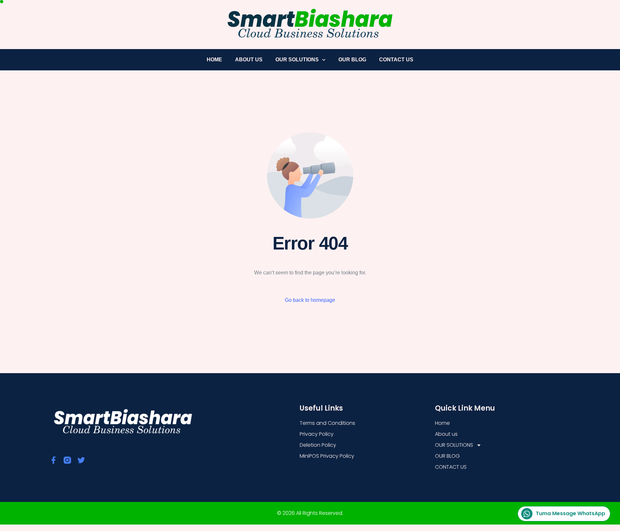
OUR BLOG (352, 59)
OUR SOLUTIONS (297, 59)
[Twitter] (81, 460)
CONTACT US (396, 59)
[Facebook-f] (53, 460)
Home (214, 59)
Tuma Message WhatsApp (570, 513)
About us (249, 59)
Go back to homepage (310, 300)
